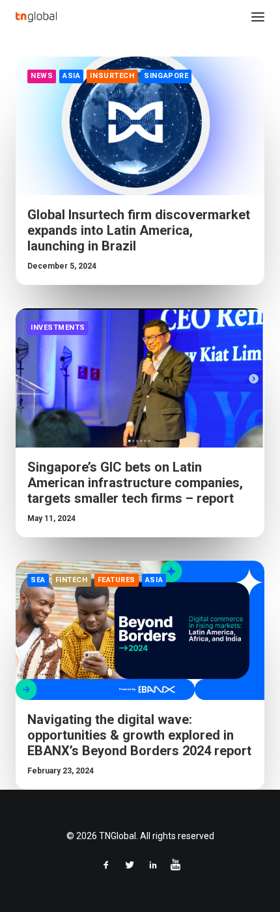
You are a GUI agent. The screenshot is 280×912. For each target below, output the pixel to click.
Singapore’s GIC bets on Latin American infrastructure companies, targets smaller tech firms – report (135, 482)
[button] (258, 17)
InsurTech (112, 76)
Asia (71, 76)
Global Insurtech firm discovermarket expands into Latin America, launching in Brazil (138, 230)
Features (116, 580)
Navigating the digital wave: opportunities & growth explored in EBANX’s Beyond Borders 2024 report (139, 735)
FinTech (71, 580)
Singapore (166, 76)
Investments (58, 327)
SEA (38, 580)
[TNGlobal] (36, 17)
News (42, 76)
